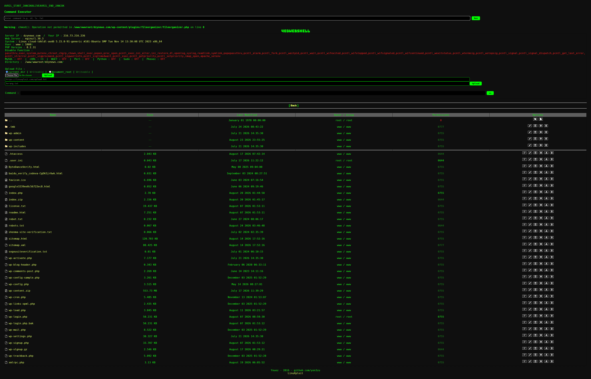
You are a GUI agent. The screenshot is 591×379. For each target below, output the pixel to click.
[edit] (524, 152)
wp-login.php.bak (21, 323)
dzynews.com (53, 61)
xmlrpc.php (16, 362)
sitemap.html (18, 238)
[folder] (535, 119)
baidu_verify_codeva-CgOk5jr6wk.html (36, 173)
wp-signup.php (19, 342)
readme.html (17, 212)
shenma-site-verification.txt (30, 232)
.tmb (12, 126)
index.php (16, 193)
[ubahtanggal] (535, 125)
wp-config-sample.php (24, 277)
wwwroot (38, 61)
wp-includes (17, 146)
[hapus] (546, 125)
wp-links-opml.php (22, 303)
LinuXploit (295, 373)
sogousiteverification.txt (28, 251)
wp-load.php (17, 310)
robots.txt (16, 225)
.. (10, 120)
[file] (541, 119)
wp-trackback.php (21, 355)
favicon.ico (17, 180)
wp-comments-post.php (24, 271)
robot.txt (16, 219)
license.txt (17, 206)
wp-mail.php (17, 329)
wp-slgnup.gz (18, 349)
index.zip (16, 199)
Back (294, 105)
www (29, 61)
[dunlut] (546, 152)
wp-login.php (18, 316)
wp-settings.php (20, 336)
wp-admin (15, 133)
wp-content (16, 139)
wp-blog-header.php (22, 264)
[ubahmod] (541, 125)
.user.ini (16, 160)
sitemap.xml (17, 245)
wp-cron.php (17, 297)
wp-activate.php (20, 258)
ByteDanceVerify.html (24, 166)
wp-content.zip (19, 290)
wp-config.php (19, 284)
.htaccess (16, 153)
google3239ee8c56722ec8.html (29, 186)
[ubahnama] (530, 125)
